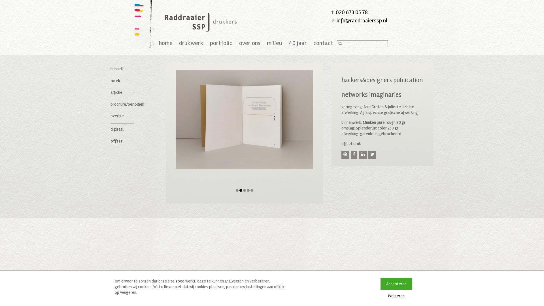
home (166, 43)
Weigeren (396, 295)
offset (116, 141)
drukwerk (191, 43)
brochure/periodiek (127, 104)
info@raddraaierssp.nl (362, 20)
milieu (274, 43)
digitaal (117, 129)
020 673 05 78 (352, 12)
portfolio (221, 43)
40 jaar (298, 43)
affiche (116, 92)
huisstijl (117, 68)
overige (117, 115)
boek (115, 80)
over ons (249, 43)
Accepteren (396, 283)
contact (323, 43)
